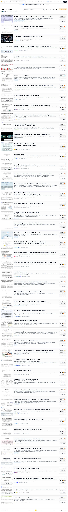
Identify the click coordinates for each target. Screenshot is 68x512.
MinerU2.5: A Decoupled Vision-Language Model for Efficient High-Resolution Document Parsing (25, 144)
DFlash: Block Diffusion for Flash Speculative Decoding (26, 340)
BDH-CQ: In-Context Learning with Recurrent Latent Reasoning (28, 26)
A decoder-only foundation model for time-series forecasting (28, 291)
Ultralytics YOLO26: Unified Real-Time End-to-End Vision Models (29, 448)
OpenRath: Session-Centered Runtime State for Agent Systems (28, 439)
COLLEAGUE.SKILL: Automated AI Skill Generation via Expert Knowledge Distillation (33, 85)
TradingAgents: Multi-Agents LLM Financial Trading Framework (28, 56)
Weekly (49, 9)
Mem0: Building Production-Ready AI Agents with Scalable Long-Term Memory (32, 183)
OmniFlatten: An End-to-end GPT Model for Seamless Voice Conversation (31, 282)
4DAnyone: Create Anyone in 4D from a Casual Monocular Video (28, 36)
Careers (30, 510)
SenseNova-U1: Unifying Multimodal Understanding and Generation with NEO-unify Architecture (26, 124)
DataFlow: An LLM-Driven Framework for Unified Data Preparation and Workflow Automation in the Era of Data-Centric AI (29, 311)
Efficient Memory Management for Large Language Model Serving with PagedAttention (34, 115)
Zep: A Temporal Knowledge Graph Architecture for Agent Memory (29, 390)
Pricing (55, 1)
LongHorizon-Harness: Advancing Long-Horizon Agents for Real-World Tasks (32, 134)
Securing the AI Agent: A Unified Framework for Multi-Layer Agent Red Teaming (32, 46)
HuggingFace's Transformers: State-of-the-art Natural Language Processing (31, 399)
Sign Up (65, 1)
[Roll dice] (43, 9)
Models (30, 1)
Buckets (46, 1)
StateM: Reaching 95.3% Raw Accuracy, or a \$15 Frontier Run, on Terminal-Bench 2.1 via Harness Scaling (27, 193)
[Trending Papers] (56, 9)
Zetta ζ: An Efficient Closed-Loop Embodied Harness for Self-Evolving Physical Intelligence (35, 252)
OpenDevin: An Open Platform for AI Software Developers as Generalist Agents (32, 105)
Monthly (53, 9)
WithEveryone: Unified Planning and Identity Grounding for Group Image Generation (33, 350)
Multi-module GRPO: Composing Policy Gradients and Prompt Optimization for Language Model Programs (26, 380)
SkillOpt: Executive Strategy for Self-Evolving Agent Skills (27, 458)
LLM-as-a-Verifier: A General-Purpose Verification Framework (28, 66)
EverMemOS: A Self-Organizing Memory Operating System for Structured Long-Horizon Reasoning (25, 321)
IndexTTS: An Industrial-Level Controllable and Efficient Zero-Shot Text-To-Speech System (35, 262)
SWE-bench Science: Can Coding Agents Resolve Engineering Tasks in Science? (32, 409)
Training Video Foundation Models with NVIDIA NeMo (26, 498)
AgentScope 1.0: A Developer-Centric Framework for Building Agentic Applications (33, 174)
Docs (52, 1)
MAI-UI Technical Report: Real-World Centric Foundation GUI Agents (30, 331)
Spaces (40, 1)
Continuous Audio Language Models (22, 370)
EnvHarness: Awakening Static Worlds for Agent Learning (27, 95)
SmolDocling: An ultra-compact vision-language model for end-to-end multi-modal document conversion (26, 213)
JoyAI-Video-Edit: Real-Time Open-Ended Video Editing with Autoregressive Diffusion (33, 478)
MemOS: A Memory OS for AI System (22, 488)
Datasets (35, 1)
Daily (46, 9)
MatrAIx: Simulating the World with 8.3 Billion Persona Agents (28, 232)
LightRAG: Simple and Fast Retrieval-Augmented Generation (28, 429)
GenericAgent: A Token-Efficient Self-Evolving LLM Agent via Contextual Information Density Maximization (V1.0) (27, 360)
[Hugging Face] (36, 510)
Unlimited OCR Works (19, 154)
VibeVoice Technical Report (20, 272)
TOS (12, 510)
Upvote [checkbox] (63, 16)
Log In (61, 1)
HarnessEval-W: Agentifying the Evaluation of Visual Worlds (28, 223)
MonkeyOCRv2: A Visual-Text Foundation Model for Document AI (29, 419)
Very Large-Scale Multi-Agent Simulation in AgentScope (27, 164)
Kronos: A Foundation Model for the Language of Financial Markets (29, 203)
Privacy (18, 510)
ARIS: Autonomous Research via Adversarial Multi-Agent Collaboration (30, 301)
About (24, 510)
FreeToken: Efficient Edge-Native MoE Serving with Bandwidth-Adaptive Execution (33, 16)
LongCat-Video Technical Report (21, 75)
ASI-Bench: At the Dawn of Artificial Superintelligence (26, 468)
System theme (4, 510)
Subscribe (43, 4)
